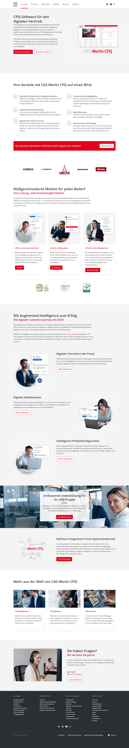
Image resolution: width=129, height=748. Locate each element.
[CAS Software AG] (15, 4)
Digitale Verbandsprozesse (47, 710)
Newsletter (95, 716)
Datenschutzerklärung (74, 735)
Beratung (68, 710)
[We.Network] (70, 726)
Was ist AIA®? (44, 706)
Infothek (42, 700)
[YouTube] (66, 726)
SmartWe (16, 704)
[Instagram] (62, 726)
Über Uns (95, 700)
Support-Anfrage (71, 702)
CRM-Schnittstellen (19, 710)
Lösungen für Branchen (20, 708)
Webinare (69, 704)
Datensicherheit (97, 704)
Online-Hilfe (69, 700)
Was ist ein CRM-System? (47, 704)
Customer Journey (68, 334)
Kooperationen (96, 708)
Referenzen (46, 4)
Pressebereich (96, 718)
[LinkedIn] (59, 726)
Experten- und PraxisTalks (73, 706)
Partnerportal (70, 716)
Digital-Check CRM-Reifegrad (48, 702)
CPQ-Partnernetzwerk (72, 718)
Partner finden (70, 712)
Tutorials (68, 708)
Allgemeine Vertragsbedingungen (93, 735)
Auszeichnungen (97, 706)
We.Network (17, 706)
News (93, 712)
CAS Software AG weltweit (100, 710)
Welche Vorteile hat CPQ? (47, 708)
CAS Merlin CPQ (18, 702)
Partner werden (70, 714)
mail (111, 4)
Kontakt (94, 720)
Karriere (94, 702)
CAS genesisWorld (19, 700)
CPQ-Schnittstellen (19, 712)
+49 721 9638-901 (76, 674)
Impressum (61, 735)
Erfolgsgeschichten (19, 714)
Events (94, 714)
